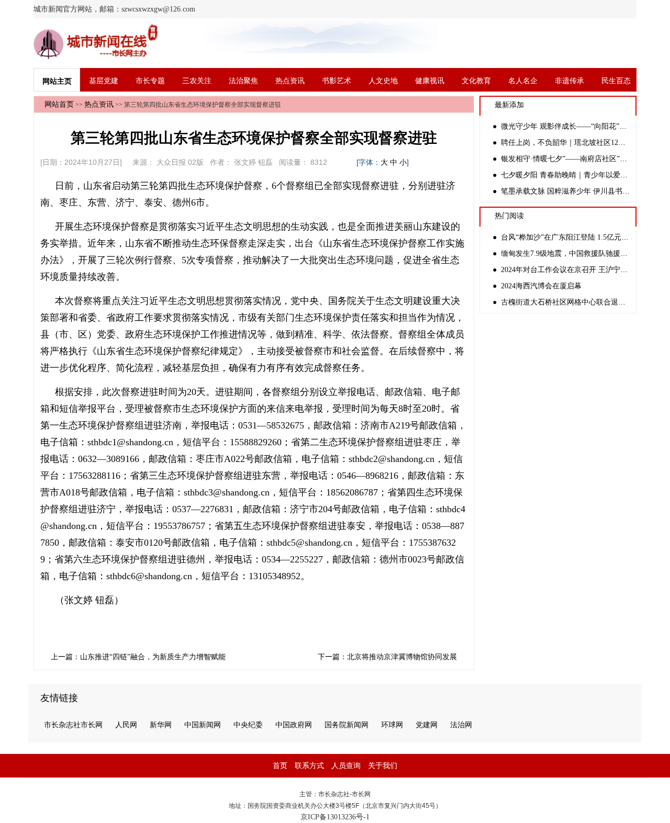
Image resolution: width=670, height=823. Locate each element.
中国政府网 (293, 725)
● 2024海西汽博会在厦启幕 (537, 286)
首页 (280, 766)
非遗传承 (569, 81)
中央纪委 (248, 725)
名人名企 (523, 81)
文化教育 (476, 81)
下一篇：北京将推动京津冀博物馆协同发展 (387, 657)
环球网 (392, 725)
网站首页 (59, 104)
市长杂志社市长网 (73, 725)
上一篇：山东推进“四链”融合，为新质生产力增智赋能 (138, 657)
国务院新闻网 (346, 725)
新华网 (161, 725)
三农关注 (196, 81)
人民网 (126, 725)
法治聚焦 (243, 81)
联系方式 (309, 766)
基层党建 (103, 81)
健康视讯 (429, 81)
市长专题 (150, 81)
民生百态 (616, 81)
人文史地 (383, 81)
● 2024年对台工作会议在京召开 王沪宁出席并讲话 (575, 270)
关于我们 (382, 766)
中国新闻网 (202, 725)
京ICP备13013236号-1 (335, 817)
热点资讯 (290, 81)
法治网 (461, 725)
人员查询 (346, 766)
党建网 (427, 725)
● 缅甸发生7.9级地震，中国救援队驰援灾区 (564, 253)
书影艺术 (336, 81)
